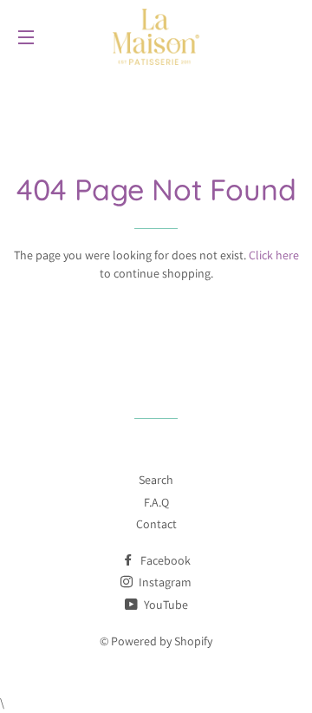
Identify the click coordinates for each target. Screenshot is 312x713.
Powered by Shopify (161, 641)
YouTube (164, 604)
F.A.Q (156, 502)
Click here (274, 255)
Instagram (164, 582)
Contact (156, 524)
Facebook (164, 560)
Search (156, 479)
